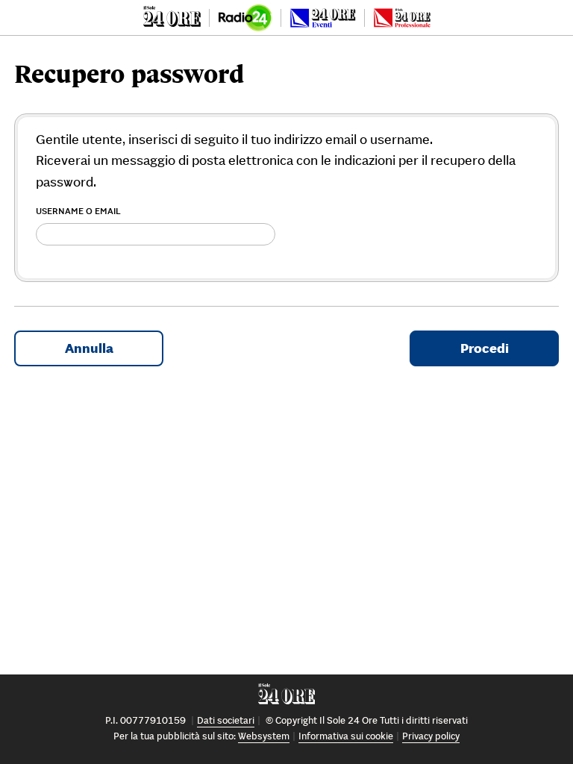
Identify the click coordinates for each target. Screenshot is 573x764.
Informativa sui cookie (345, 736)
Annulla (89, 348)
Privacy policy (431, 736)
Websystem (263, 736)
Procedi (484, 348)
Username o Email (78, 210)
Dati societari (225, 720)
